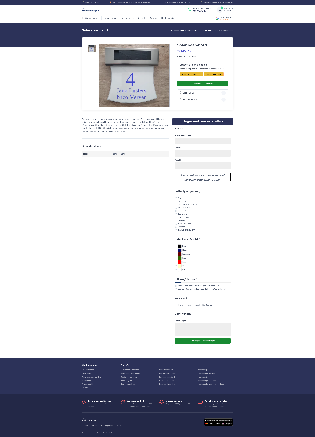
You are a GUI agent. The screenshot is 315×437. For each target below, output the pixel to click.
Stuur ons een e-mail (213, 74)
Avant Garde (183, 201)
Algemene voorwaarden (91, 377)
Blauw (184, 250)
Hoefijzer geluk (126, 381)
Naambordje (203, 370)
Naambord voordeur (167, 384)
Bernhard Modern (184, 211)
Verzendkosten (88, 370)
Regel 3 (178, 160)
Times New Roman (184, 224)
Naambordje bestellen (206, 373)
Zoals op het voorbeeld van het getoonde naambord (198, 286)
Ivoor (184, 266)
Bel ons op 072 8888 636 (191, 74)
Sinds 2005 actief (92, 2)
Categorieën (91, 18)
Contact (85, 426)
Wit (183, 270)
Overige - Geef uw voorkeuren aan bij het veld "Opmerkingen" (202, 289)
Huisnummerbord (166, 370)
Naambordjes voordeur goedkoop (211, 384)
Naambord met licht (167, 381)
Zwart (184, 246)
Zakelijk (141, 18)
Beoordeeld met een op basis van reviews (131, 2)
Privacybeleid (87, 384)
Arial (179, 198)
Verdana (181, 227)
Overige (153, 18)
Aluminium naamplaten (130, 370)
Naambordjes (203, 377)
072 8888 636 (199, 11)
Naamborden (111, 18)
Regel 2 (178, 148)
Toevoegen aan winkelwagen (203, 341)
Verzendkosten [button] (190, 99)
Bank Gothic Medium (187, 204)
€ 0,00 (228, 10)
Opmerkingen (180, 321)
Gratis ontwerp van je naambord (177, 2)
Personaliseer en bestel (203, 84)
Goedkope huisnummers (130, 373)
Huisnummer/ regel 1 (183, 136)
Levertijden (86, 373)
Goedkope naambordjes (130, 377)
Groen (184, 258)
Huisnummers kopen (167, 373)
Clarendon (182, 214)
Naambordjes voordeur (207, 381)
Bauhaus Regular (184, 208)
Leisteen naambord (167, 377)
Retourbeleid (87, 381)
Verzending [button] (188, 93)
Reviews (85, 388)
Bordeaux (186, 254)
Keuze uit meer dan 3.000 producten (218, 2)
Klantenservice (168, 18)
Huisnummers (127, 18)
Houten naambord (128, 384)
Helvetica (181, 220)
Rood (184, 262)
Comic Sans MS (184, 217)
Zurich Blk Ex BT (186, 230)
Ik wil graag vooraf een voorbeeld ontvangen (195, 305)
